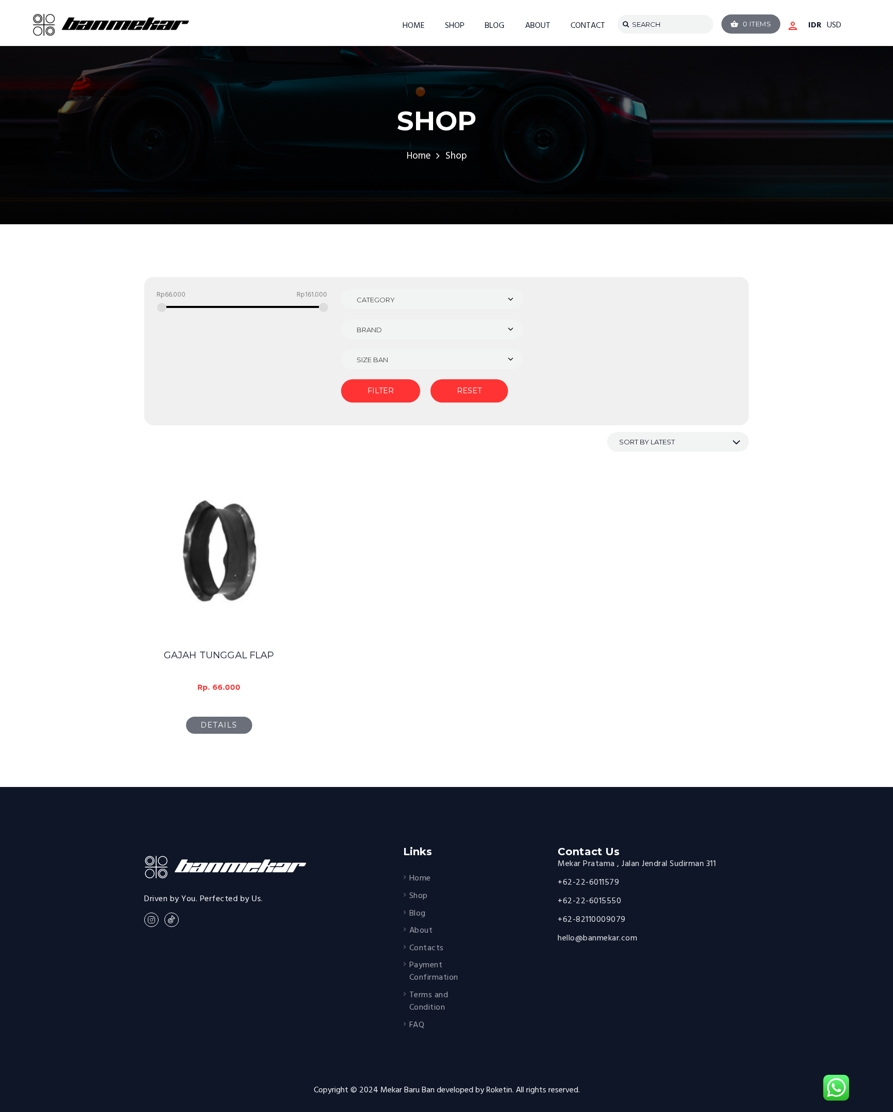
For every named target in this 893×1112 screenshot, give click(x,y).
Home (418, 156)
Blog (417, 913)
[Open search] (624, 24)
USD (834, 26)
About (421, 930)
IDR (815, 26)
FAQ (417, 1025)
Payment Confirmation (433, 971)
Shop (418, 896)
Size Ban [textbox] (372, 360)
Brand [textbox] (369, 330)
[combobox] (432, 299)
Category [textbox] (376, 300)
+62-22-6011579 (588, 882)
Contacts (426, 948)
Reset (469, 390)
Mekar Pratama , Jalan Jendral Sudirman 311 (637, 864)
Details (219, 725)
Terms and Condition (429, 1001)
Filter (380, 390)
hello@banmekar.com (597, 938)
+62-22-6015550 (589, 901)
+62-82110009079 (592, 919)
